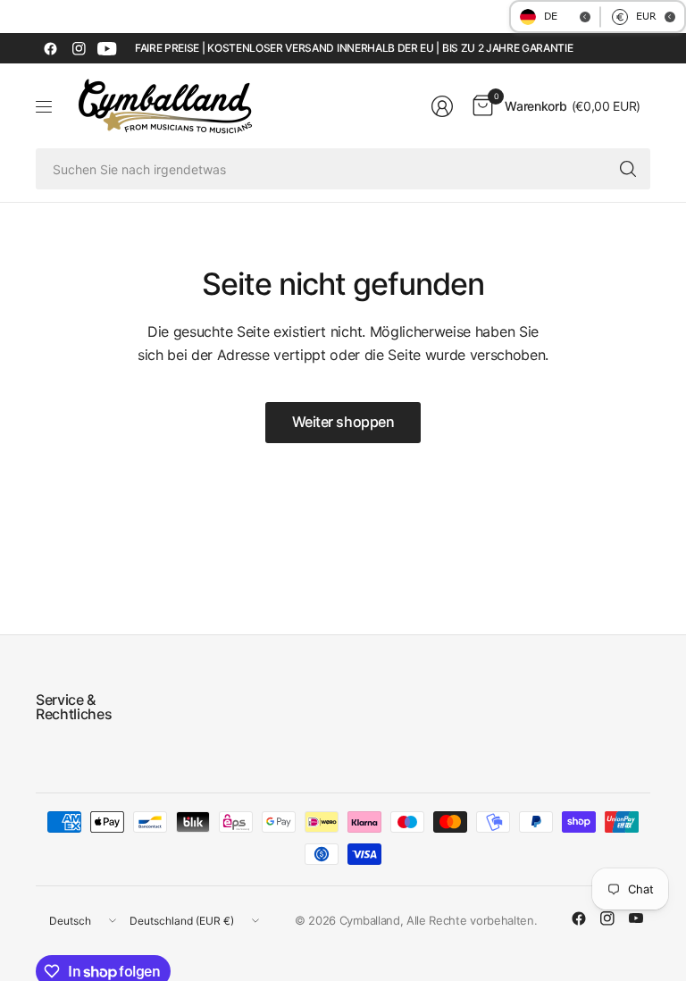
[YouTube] (107, 48)
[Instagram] (78, 48)
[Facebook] (50, 48)
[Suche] (628, 168)
